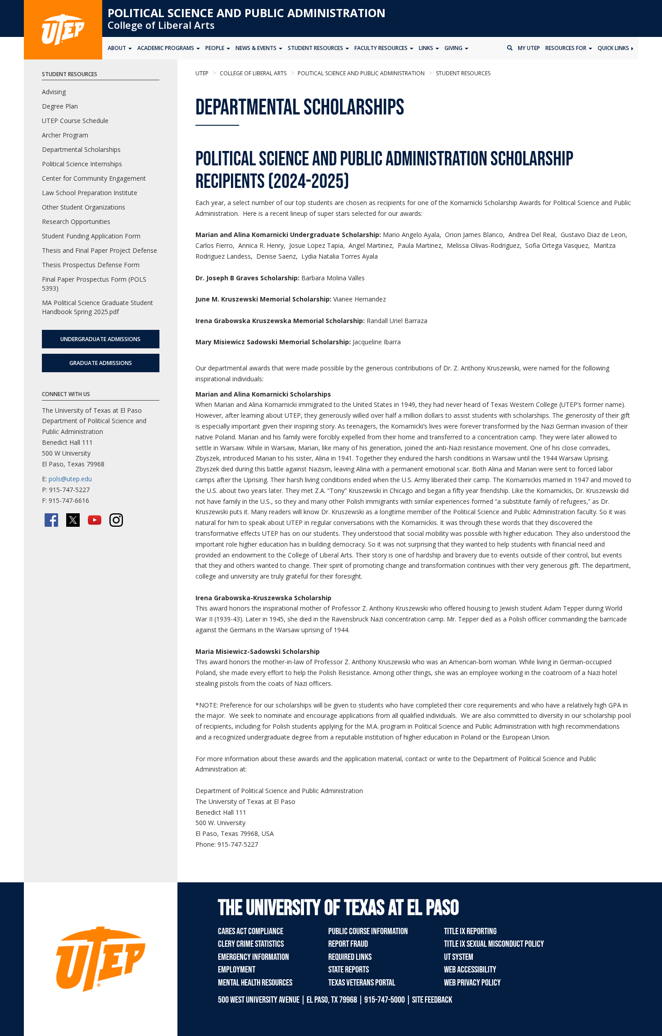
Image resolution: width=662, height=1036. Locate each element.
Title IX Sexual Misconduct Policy (494, 944)
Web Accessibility (470, 969)
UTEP (202, 73)
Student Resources (462, 73)
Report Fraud (348, 944)
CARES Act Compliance (250, 931)
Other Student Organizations (83, 207)
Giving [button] (454, 48)
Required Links (350, 957)
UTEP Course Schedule (75, 120)
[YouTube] (94, 520)
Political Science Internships (82, 164)
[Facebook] (51, 520)
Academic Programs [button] (166, 48)
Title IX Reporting (470, 931)
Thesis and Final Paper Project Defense (99, 250)
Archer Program (65, 135)
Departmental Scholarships (81, 149)
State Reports (348, 969)
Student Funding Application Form (91, 236)
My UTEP (529, 48)
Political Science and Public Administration (246, 12)
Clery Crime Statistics (251, 944)
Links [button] (427, 48)
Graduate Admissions (100, 363)
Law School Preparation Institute (89, 192)
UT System (458, 957)
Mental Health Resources (255, 982)
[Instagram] (116, 520)
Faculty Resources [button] (381, 48)
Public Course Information (368, 931)
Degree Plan (60, 106)
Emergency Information (253, 957)
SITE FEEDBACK (432, 1000)
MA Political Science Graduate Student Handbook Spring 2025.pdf (97, 307)
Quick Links (614, 48)
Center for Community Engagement (94, 178)
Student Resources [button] (316, 48)
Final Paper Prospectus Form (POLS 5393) (94, 283)
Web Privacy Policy (472, 982)
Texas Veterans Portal (361, 982)
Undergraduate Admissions (100, 339)
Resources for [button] (566, 48)
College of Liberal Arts (161, 25)
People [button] (215, 48)
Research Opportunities (76, 221)
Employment (236, 969)
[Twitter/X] (72, 520)
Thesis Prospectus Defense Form (91, 264)
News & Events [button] (257, 48)
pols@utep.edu (70, 479)
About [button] (117, 48)
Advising (54, 91)
